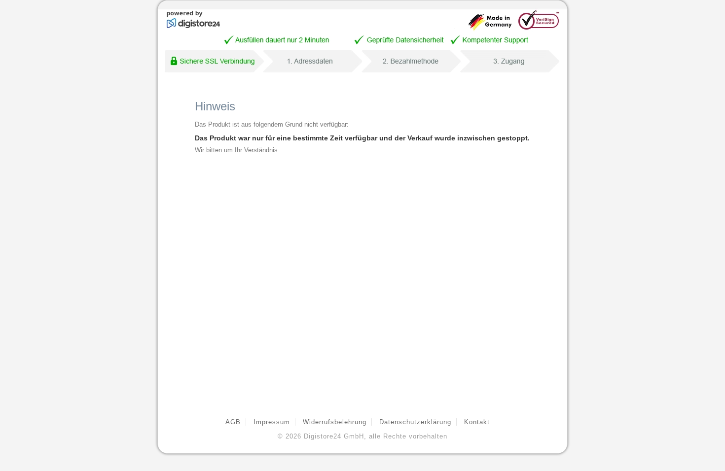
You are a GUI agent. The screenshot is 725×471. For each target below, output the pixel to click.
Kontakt (477, 422)
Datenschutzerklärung (415, 422)
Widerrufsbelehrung (334, 422)
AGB (233, 422)
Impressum (272, 422)
